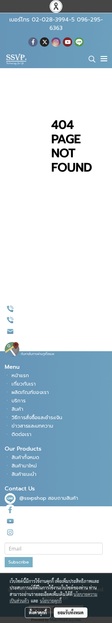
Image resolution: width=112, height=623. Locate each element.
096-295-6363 (37, 320)
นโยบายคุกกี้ (51, 600)
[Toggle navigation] (104, 59)
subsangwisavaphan (43, 532)
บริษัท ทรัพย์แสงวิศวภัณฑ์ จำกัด (49, 521)
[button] (90, 59)
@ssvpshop (32, 498)
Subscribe (18, 562)
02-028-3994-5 (38, 308)
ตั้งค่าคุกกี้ (38, 612)
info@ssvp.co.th (38, 331)
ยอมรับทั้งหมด (71, 612)
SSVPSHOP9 (33, 509)
